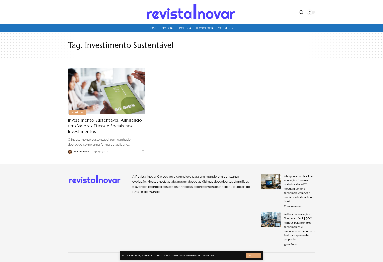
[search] (301, 12)
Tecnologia (293, 206)
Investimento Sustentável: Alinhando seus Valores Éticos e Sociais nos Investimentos (105, 125)
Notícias (77, 112)
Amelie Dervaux (82, 151)
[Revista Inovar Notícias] (191, 12)
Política (291, 244)
